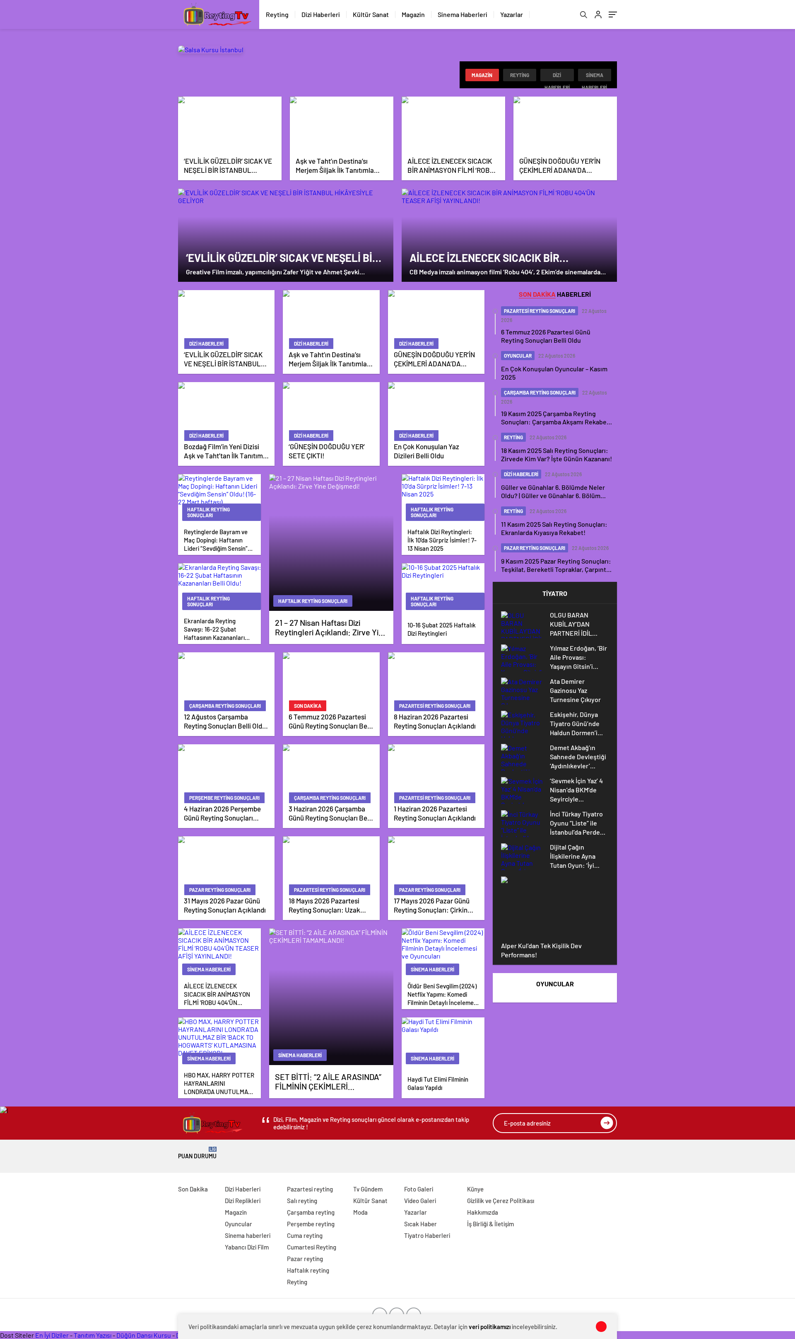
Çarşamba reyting (311, 1212)
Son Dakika (193, 1189)
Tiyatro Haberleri (427, 1235)
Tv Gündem (368, 1189)
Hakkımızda (482, 1212)
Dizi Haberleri (320, 14)
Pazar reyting (305, 1258)
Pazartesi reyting (310, 1189)
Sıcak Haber (420, 1224)
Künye (475, 1189)
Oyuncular (238, 1224)
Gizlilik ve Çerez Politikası (500, 1200)
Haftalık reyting (308, 1270)
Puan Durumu (197, 1153)
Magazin (413, 14)
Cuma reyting (305, 1235)
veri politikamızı (490, 1326)
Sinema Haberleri (462, 14)
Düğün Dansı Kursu (143, 1335)
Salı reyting (302, 1200)
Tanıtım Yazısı (92, 1335)
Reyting (277, 14)
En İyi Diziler (52, 1335)
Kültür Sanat (371, 14)
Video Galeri (420, 1200)
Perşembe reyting (311, 1224)
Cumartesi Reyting (311, 1247)
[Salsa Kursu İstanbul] (210, 49)
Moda (360, 1212)
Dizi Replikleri (242, 1200)
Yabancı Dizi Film (247, 1247)
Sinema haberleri (594, 76)
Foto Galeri (418, 1189)
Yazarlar (511, 14)
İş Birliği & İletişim (490, 1224)
